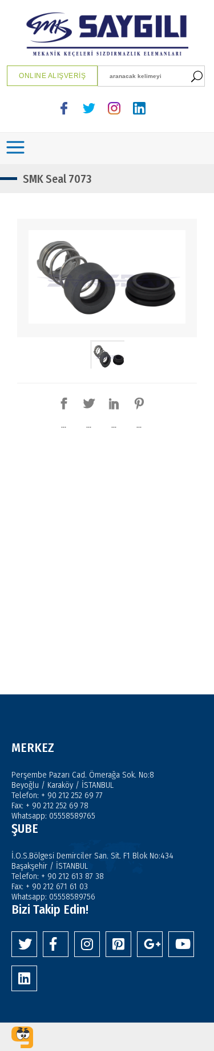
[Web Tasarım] (22, 1037)
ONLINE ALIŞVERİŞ (52, 76)
